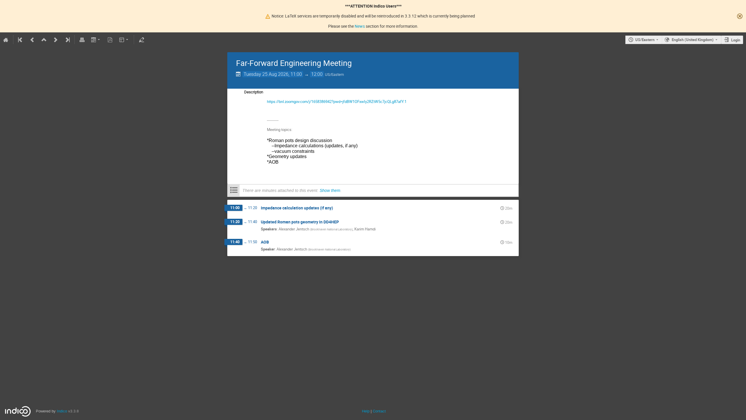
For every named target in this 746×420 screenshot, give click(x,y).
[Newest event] (67, 39)
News (360, 26)
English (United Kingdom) (693, 39)
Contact (379, 411)
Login (735, 40)
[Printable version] (82, 39)
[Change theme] (124, 39)
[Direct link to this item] (337, 208)
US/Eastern (644, 39)
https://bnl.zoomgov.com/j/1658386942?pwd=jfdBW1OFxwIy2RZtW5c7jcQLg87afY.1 (337, 101)
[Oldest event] (21, 39)
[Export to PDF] (110, 39)
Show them (330, 190)
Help (366, 411)
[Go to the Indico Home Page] (6, 39)
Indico (62, 411)
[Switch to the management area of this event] (141, 39)
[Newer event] (55, 39)
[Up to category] (44, 39)
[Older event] (32, 39)
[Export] (96, 39)
